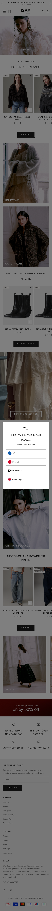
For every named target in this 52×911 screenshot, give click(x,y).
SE (13, 453)
